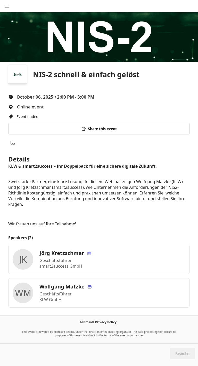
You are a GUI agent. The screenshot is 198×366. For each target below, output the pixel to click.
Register (182, 353)
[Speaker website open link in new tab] (89, 253)
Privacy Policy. (106, 322)
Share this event (102, 128)
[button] (12, 143)
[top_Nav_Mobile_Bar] (7, 6)
